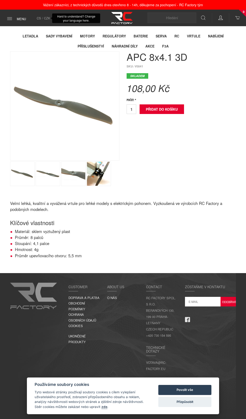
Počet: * (131, 100)
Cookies (75, 325)
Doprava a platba (83, 297)
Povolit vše (185, 390)
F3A (165, 46)
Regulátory (114, 36)
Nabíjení (216, 36)
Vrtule (193, 36)
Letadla (30, 36)
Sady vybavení (59, 36)
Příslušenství (91, 46)
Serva (161, 36)
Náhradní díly (125, 46)
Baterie (141, 36)
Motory (87, 36)
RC (176, 36)
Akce (149, 46)
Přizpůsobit (185, 402)
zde (104, 407)
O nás (112, 297)
